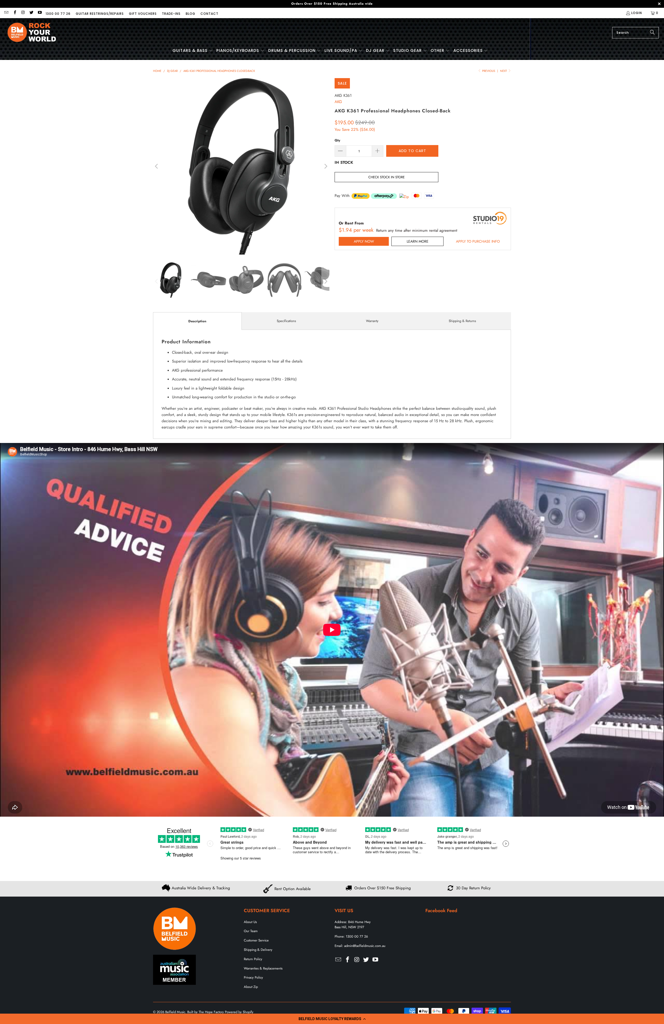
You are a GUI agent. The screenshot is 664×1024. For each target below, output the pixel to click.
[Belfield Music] (31, 32)
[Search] (652, 32)
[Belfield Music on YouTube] (39, 13)
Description (197, 321)
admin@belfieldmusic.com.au (364, 945)
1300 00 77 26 (58, 13)
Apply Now (364, 241)
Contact (209, 13)
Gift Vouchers (143, 13)
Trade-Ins (171, 13)
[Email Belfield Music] (6, 13)
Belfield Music (175, 1011)
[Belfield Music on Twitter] (31, 13)
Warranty (372, 320)
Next (504, 71)
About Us (250, 921)
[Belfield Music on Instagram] (23, 13)
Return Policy (253, 959)
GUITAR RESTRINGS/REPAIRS (100, 13)
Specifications (286, 320)
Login (636, 13)
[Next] (325, 166)
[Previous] (157, 166)
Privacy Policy (253, 977)
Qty (337, 140)
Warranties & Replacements (263, 968)
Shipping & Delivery (258, 949)
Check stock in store (386, 177)
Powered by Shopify (239, 1011)
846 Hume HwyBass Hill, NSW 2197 (353, 924)
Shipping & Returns (462, 320)
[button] (332, 1019)
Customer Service (256, 940)
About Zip (251, 986)
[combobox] (635, 32)
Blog (190, 13)
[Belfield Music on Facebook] (14, 13)
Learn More (417, 241)
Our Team (251, 931)
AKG (338, 102)
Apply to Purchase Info (478, 241)
